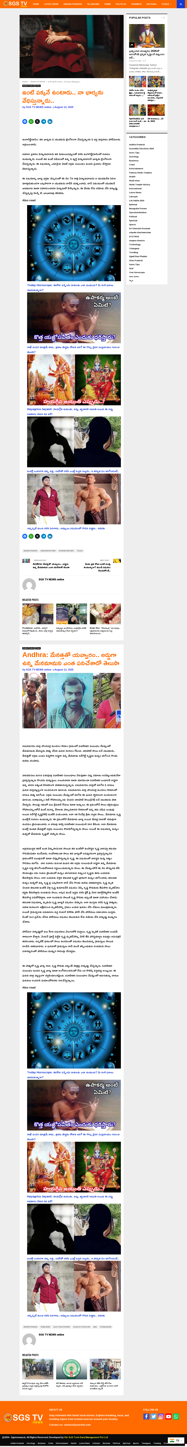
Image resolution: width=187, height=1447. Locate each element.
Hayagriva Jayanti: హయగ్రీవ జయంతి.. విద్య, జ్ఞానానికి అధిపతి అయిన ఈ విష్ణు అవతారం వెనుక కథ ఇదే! (70, 411)
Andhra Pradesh (72, 4)
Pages (165, 4)
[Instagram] (161, 1416)
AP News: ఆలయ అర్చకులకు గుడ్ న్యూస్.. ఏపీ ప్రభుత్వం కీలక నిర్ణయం (69, 1384)
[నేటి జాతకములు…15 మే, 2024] (156, 110)
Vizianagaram (105, 1327)
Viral (131, 268)
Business (136, 4)
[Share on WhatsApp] (31, 121)
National (152, 4)
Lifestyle (133, 196)
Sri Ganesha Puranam (139, 228)
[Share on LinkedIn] (50, 121)
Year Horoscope (137, 272)
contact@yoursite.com (77, 1424)
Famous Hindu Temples (140, 172)
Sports (132, 224)
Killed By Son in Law (81, 1327)
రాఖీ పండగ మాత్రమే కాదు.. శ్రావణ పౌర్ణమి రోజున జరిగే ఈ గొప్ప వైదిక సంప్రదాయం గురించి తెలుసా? (73, 349)
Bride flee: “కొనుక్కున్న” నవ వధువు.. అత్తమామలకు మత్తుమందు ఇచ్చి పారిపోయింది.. (105, 630)
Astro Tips (134, 152)
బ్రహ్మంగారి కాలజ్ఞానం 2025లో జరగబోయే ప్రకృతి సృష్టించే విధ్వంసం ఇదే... (147, 54)
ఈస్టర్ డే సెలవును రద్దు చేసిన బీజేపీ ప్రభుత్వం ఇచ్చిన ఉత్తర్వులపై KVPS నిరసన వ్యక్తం (35, 1385)
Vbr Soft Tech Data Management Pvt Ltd (86, 1437)
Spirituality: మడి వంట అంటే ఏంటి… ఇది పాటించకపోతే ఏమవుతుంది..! (137, 122)
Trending (133, 252)
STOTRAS (134, 236)
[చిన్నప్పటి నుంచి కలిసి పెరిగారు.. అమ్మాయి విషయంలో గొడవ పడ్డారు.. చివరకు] (74, 500)
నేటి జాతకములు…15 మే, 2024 (155, 120)
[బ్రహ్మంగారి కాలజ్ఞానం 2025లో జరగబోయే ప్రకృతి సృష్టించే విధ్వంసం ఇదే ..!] (147, 36)
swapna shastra (137, 240)
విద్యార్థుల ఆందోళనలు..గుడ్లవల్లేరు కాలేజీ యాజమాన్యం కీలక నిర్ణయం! (71, 629)
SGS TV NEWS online (38, 107)
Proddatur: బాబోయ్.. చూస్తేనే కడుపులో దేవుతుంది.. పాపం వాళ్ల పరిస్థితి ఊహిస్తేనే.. (37, 630)
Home (36, 4)
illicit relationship (62, 1327)
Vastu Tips (134, 264)
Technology (135, 244)
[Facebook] (146, 1416)
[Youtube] (169, 1416)
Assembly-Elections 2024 (141, 148)
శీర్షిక (131, 280)
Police (80, 551)
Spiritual (133, 220)
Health (132, 176)
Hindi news (134, 180)
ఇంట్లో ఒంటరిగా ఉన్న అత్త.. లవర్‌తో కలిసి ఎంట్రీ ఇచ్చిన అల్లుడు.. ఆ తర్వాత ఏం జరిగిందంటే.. (73, 471)
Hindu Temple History (139, 184)
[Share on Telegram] (44, 121)
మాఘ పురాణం (134, 276)
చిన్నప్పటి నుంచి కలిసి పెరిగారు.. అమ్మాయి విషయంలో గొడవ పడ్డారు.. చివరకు (66, 528)
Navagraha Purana (138, 208)
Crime (107, 4)
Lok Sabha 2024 (136, 200)
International (135, 188)
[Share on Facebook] (25, 121)
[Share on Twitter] (38, 121)
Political (121, 4)
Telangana (93, 4)
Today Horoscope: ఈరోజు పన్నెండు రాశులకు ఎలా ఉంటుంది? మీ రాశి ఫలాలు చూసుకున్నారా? (70, 287)
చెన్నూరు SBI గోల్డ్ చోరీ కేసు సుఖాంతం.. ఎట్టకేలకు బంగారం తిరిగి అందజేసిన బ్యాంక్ (104, 1385)
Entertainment (136, 168)
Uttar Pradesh (136, 260)
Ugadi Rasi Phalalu (138, 256)
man (95, 1327)
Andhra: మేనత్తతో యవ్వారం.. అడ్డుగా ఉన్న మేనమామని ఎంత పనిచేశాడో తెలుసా (51, 565)
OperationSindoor (138, 212)
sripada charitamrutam (140, 232)
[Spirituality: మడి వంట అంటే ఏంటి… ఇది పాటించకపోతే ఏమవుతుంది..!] (137, 110)
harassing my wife (48, 551)
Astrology (134, 156)
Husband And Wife (66, 551)
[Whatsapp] (176, 1416)
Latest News (51, 4)
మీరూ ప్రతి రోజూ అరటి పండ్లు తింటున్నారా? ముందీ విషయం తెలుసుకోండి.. (97, 567)
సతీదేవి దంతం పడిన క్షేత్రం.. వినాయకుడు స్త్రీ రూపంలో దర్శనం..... (137, 92)
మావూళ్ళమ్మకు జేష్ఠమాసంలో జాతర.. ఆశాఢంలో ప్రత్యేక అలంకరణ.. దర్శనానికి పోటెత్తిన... (155, 95)
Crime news (45, 1327)
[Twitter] (154, 1416)
